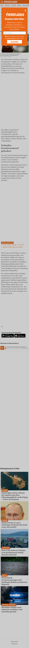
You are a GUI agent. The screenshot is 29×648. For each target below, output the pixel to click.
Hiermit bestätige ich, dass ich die (15, 36)
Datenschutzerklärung (11, 38)
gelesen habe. (20, 38)
